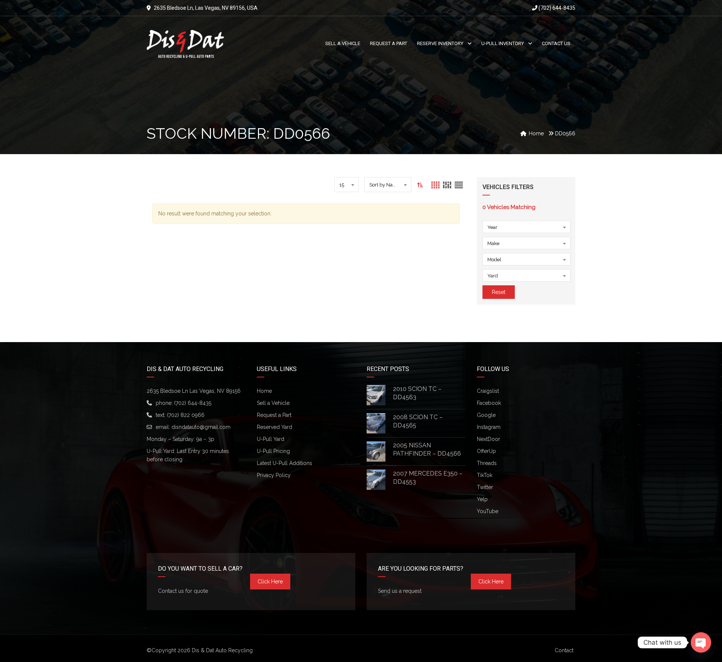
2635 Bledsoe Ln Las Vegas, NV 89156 (194, 391)
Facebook (489, 403)
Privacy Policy (274, 475)
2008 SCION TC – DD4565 (418, 421)
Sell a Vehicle (273, 403)
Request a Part (274, 415)
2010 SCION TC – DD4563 (417, 393)
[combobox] (346, 184)
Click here (270, 582)
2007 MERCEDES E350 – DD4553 (428, 477)
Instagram (489, 427)
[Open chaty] (701, 642)
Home (264, 391)
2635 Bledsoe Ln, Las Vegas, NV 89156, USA (206, 8)
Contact (564, 650)
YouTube (487, 511)
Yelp (482, 499)
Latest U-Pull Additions (284, 463)
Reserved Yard (274, 427)
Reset (498, 292)
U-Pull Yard (270, 439)
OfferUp (486, 451)
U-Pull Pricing (273, 451)
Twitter (485, 487)
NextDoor (488, 439)
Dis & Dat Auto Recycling (222, 650)
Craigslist (488, 391)
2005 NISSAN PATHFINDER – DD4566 (427, 449)
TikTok (484, 475)
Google (486, 415)
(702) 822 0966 (186, 415)
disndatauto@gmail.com (201, 427)
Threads (487, 463)
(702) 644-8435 (556, 8)
